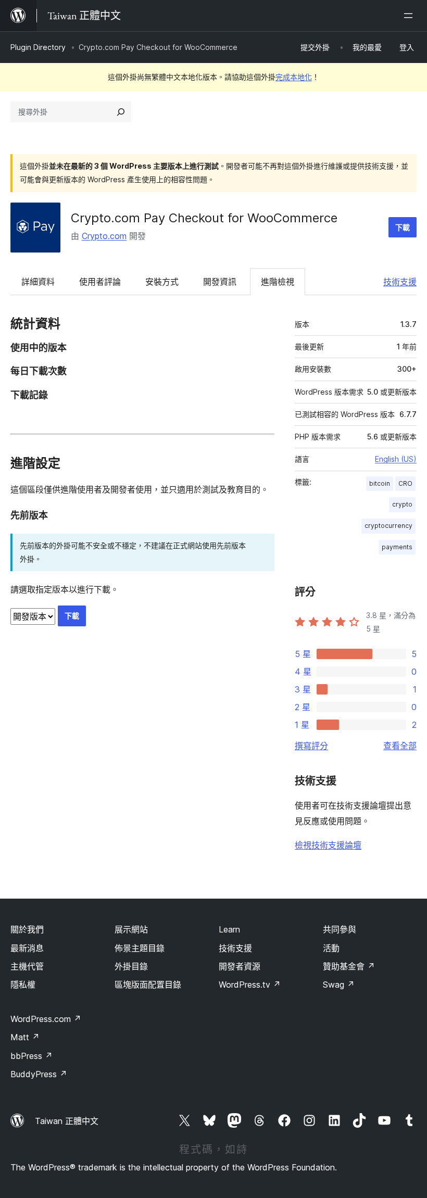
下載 (402, 227)
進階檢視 (277, 281)
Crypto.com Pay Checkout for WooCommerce (204, 217)
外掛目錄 (131, 966)
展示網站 (131, 929)
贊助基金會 (349, 966)
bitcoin (379, 483)
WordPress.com (45, 1019)
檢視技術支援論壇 (328, 845)
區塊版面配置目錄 (148, 984)
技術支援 (400, 281)
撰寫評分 (311, 745)
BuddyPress (38, 1074)
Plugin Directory (38, 47)
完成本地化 (293, 76)
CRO (405, 483)
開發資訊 (219, 281)
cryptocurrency (388, 525)
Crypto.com (104, 236)
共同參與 (339, 929)
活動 (331, 948)
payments (397, 547)
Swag (339, 984)
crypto (402, 504)
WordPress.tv (250, 984)
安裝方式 (162, 281)
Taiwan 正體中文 (66, 1121)
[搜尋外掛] (120, 112)
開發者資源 (239, 966)
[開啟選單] (410, 15)
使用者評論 (100, 281)
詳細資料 (38, 281)
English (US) (396, 459)
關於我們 (27, 929)
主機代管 (27, 966)
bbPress (31, 1056)
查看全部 (400, 745)
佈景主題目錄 (140, 948)
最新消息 (27, 948)
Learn (229, 929)
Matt (25, 1037)
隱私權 (22, 984)
